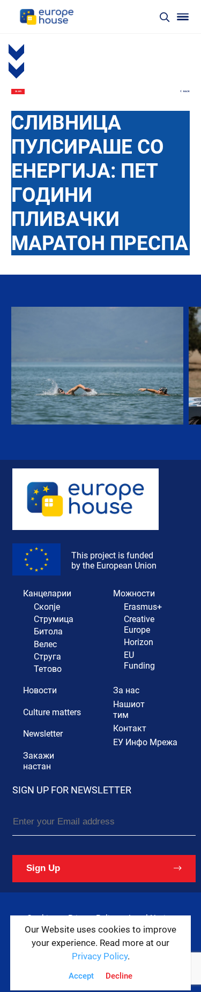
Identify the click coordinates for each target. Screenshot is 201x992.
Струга (47, 657)
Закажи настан (38, 761)
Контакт (129, 728)
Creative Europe (139, 624)
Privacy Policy (100, 956)
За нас (126, 690)
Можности (134, 593)
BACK (186, 91)
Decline (119, 976)
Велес (45, 644)
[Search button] (165, 17)
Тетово (48, 669)
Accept (81, 976)
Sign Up (43, 868)
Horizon (138, 642)
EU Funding (139, 660)
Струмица (53, 619)
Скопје (47, 607)
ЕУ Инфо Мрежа (145, 742)
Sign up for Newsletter (71, 790)
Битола (48, 631)
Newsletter (43, 734)
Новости (40, 690)
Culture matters (52, 712)
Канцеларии (47, 593)
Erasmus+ (143, 607)
